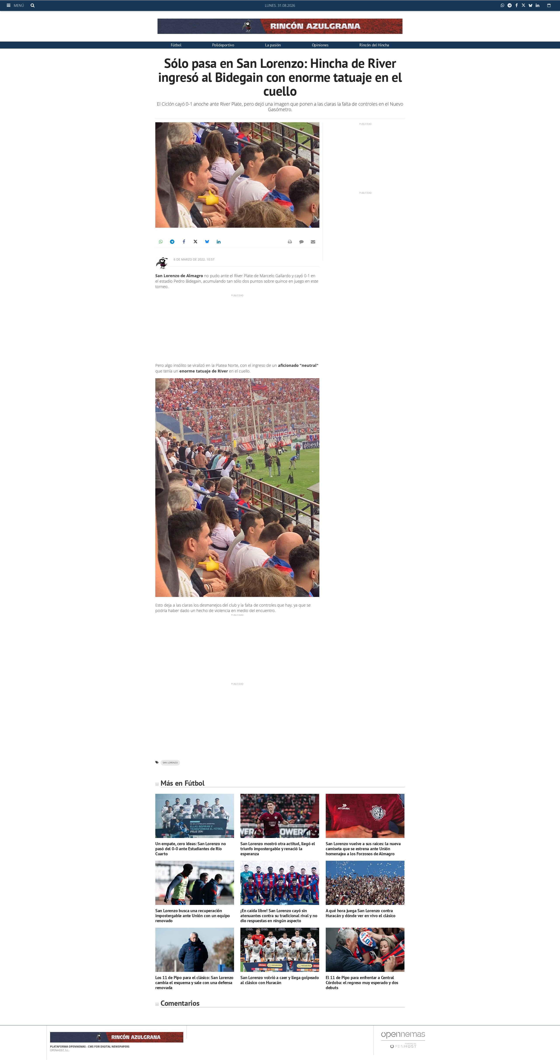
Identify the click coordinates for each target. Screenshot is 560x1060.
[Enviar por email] (313, 241)
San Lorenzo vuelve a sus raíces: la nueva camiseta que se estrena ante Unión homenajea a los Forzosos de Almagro (363, 849)
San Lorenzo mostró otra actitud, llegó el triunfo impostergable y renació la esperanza (277, 849)
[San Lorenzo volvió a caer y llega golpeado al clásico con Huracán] (279, 950)
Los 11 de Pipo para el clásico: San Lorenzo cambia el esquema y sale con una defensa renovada (194, 982)
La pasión (273, 44)
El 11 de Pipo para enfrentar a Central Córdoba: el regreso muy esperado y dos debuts (362, 982)
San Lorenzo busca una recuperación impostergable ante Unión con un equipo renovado (192, 916)
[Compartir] (503, 5)
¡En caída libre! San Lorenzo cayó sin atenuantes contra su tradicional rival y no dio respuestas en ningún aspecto (278, 916)
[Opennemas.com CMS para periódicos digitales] (403, 1040)
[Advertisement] (237, 327)
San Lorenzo (170, 762)
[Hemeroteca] (549, 5)
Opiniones (320, 44)
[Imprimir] (290, 241)
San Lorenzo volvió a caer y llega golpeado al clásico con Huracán (279, 980)
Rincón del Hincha (374, 44)
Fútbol (176, 44)
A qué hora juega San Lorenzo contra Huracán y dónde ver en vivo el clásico (361, 913)
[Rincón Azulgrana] (280, 26)
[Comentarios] (301, 241)
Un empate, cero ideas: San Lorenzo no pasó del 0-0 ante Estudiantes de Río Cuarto (190, 849)
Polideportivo (223, 44)
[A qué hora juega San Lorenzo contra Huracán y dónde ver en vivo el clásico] (365, 883)
